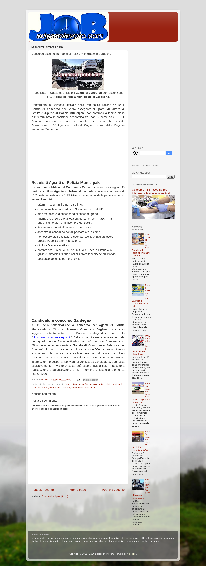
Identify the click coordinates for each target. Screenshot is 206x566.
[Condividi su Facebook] (93, 379)
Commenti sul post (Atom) (55, 496)
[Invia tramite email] (84, 379)
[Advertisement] (78, 157)
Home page (78, 489)
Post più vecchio (113, 489)
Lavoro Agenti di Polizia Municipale (78, 387)
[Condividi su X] (90, 379)
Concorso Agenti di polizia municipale (104, 384)
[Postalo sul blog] (87, 379)
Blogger (132, 554)
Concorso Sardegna (42, 387)
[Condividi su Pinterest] (96, 379)
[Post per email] (78, 379)
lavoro (56, 387)
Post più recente (42, 489)
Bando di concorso (74, 384)
